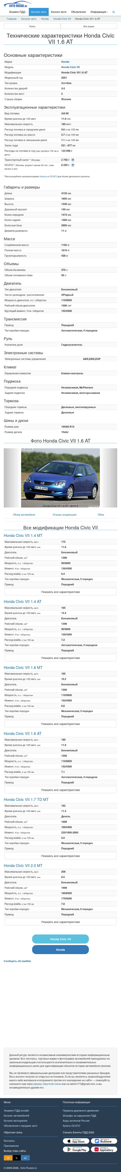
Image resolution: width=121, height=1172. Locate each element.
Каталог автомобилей (16, 1115)
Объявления (78, 12)
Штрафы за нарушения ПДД (79, 1115)
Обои (101, 514)
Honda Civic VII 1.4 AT (23, 601)
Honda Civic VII (62, 19)
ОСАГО (53, 176)
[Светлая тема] (8, 1157)
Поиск (32, 26)
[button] (12, 478)
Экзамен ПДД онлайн (16, 1110)
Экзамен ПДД (17, 12)
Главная (12, 19)
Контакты (9, 1140)
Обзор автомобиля (24, 514)
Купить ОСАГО (71, 1125)
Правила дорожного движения (81, 1110)
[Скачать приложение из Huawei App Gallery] (104, 1149)
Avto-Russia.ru (28, 1168)
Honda (45, 19)
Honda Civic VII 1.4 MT (23, 535)
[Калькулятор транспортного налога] (72, 160)
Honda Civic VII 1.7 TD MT (26, 799)
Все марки (89, 26)
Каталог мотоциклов (15, 1120)
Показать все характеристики (60, 592)
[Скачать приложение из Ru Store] (104, 1141)
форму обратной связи (47, 1084)
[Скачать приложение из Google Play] (76, 1149)
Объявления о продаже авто (20, 1125)
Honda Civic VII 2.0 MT (23, 865)
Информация (98, 12)
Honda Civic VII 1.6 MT (23, 667)
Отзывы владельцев (64, 514)
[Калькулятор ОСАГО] (72, 165)
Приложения (11, 1146)
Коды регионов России (76, 1120)
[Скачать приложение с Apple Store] (76, 1141)
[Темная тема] (16, 1157)
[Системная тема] (25, 1157)
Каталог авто (38, 12)
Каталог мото (58, 12)
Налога (43, 176)
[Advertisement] (60, 1005)
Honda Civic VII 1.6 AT (23, 733)
